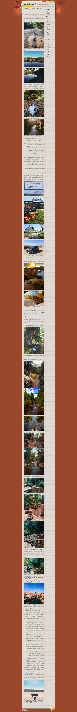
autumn (28, 577)
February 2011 (48, 45)
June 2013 (48, 30)
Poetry (47, 11)
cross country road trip (32, 700)
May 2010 (48, 51)
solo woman (27, 701)
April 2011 (48, 44)
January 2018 (48, 22)
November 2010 (48, 47)
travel (29, 701)
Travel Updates (31, 702)
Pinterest (47, 18)
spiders (30, 313)
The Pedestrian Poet (31, 4)
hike (40, 312)
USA (34, 701)
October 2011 (48, 41)
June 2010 (48, 50)
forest (39, 312)
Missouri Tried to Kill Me (31, 11)
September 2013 (48, 29)
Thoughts (28, 702)
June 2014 (48, 27)
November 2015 (48, 24)
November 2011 (48, 40)
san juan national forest (29, 578)
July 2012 (48, 36)
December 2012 (48, 34)
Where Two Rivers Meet (30, 316)
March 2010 (48, 52)
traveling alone (31, 701)
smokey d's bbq (25, 313)
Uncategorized (48, 14)
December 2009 (48, 54)
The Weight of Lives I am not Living (34, 581)
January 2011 (48, 46)
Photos (26, 702)
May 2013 (48, 31)
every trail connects (30, 312)
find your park (33, 312)
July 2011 (48, 42)
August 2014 (48, 26)
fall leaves (41, 577)
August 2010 (48, 49)
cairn (30, 577)
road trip (25, 578)
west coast (36, 701)
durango (34, 577)
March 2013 (48, 32)
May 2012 (48, 37)
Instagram (48, 17)
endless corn (26, 312)
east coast (37, 700)
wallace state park (33, 313)
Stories (47, 12)
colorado (32, 577)
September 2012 (48, 35)
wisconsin (36, 313)
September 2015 (48, 25)
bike (29, 577)
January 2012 (48, 39)
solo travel (28, 313)
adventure (26, 577)
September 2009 (48, 56)
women (39, 701)
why (38, 701)
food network (37, 312)
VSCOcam (48, 20)
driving (35, 700)
